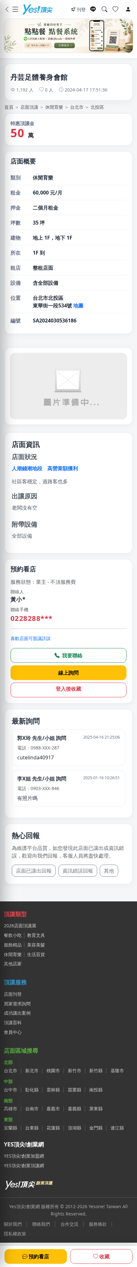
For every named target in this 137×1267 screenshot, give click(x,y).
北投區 (97, 107)
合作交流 (69, 1224)
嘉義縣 (74, 1108)
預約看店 (39, 1256)
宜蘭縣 (10, 1128)
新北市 (32, 1070)
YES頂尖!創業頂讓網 (24, 1165)
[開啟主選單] (15, 9)
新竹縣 (96, 1070)
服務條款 (98, 1224)
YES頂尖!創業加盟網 (24, 1156)
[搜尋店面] (104, 9)
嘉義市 (53, 1108)
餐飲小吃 (13, 935)
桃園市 (53, 1070)
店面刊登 (13, 994)
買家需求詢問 (17, 1004)
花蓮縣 (53, 1128)
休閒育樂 (54, 107)
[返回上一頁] (7, 9)
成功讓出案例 (17, 1013)
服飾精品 (13, 945)
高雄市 (10, 1108)
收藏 (104, 1256)
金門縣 (96, 1128)
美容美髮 (36, 945)
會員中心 (13, 1032)
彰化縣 (32, 1090)
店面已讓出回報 (34, 870)
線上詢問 (68, 672)
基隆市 (117, 1070)
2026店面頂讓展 (20, 926)
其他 (109, 870)
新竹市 (74, 1070)
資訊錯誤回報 (77, 870)
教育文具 (36, 935)
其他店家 (13, 964)
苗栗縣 (74, 1090)
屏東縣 (96, 1108)
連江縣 (117, 1128)
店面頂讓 (29, 107)
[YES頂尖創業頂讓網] (37, 9)
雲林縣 (53, 1090)
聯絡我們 (41, 1224)
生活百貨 (36, 954)
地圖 (78, 305)
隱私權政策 (15, 1234)
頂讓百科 (13, 1022)
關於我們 (13, 1224)
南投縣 (96, 1090)
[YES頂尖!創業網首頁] (29, 1184)
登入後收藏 (68, 688)
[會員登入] (128, 9)
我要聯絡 (72, 655)
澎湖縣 (74, 1128)
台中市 (10, 1090)
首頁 (8, 107)
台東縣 (32, 1128)
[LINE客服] (93, 9)
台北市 (76, 107)
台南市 (32, 1108)
